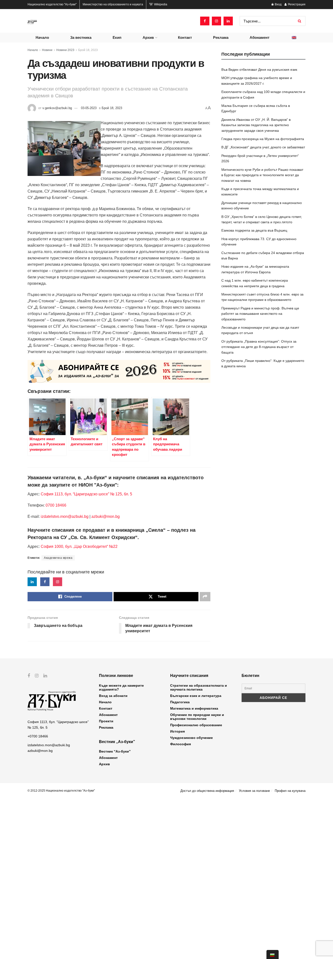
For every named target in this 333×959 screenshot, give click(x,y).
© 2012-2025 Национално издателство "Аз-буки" (61, 790)
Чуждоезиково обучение (191, 738)
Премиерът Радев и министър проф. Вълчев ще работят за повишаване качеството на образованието (260, 313)
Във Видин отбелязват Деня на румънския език (259, 69)
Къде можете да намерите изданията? (121, 687)
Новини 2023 (65, 50)
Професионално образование (196, 725)
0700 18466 (56, 505)
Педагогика (180, 702)
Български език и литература (195, 696)
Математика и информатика (194, 708)
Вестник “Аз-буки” (115, 751)
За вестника (80, 37)
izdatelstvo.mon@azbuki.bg (64, 516)
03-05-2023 (89, 108)
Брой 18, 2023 (88, 50)
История (177, 731)
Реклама (220, 37)
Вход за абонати (113, 696)
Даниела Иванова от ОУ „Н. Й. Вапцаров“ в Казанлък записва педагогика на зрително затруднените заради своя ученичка (256, 125)
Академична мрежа (58, 558)
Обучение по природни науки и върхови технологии (197, 717)
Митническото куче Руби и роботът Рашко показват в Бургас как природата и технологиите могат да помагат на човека (262, 175)
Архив (148, 37)
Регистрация (296, 4)
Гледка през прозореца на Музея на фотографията (262, 139)
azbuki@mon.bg (105, 516)
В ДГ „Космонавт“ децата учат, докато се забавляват (263, 147)
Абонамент (259, 37)
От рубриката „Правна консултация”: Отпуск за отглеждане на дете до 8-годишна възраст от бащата (258, 346)
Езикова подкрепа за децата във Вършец (254, 230)
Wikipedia (160, 4)
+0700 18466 (38, 736)
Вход (278, 4)
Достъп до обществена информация (207, 791)
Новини (47, 50)
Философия (180, 744)
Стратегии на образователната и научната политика (198, 687)
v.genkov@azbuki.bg (57, 108)
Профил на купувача (290, 791)
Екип (117, 37)
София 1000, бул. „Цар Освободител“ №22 (79, 546)
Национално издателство (52, 4)
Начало (42, 37)
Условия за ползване (254, 791)
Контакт (185, 37)
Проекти (106, 721)
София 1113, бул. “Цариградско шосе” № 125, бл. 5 (86, 494)
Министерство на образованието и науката (113, 4)
